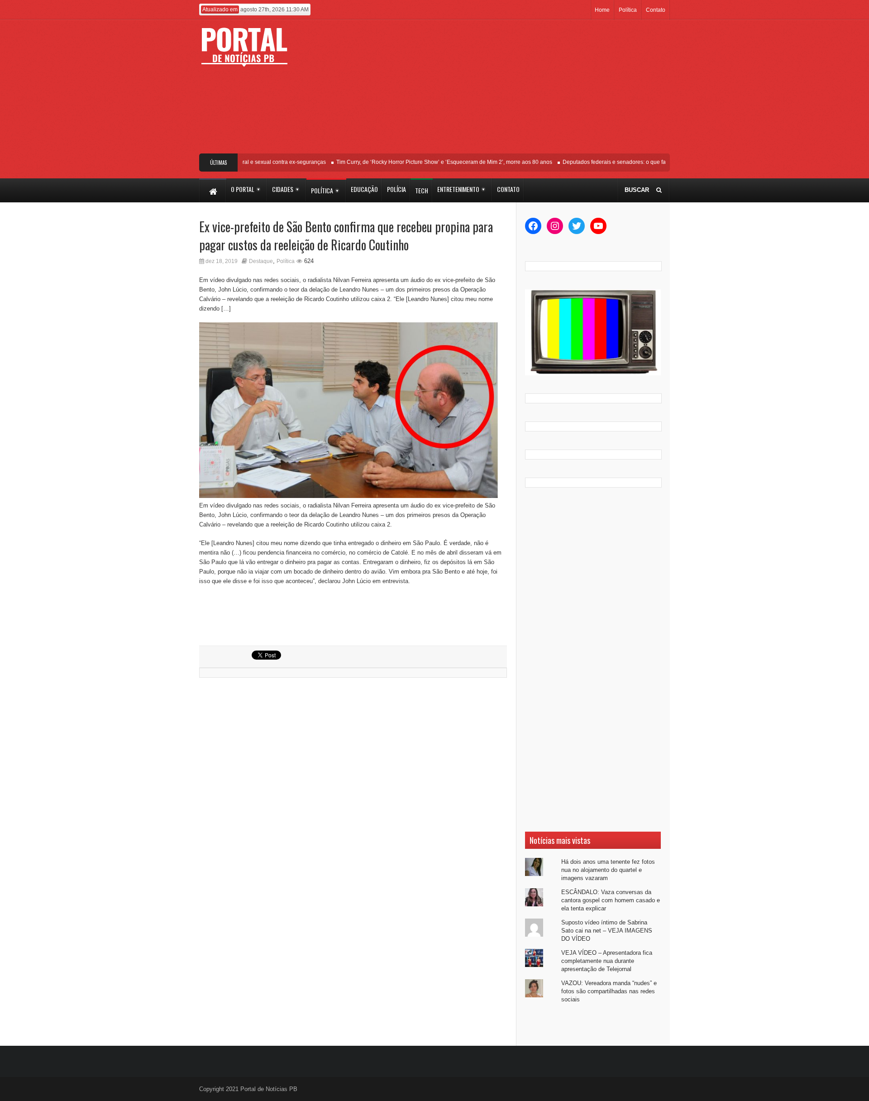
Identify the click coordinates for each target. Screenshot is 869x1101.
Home (602, 10)
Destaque (261, 261)
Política (628, 10)
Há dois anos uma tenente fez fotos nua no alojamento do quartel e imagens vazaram (608, 869)
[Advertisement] (501, 90)
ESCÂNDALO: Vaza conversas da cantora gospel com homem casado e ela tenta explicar (610, 900)
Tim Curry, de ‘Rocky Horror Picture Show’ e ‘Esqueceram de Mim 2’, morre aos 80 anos (433, 162)
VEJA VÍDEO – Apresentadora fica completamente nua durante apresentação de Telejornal (606, 960)
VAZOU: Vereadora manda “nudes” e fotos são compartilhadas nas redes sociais (609, 991)
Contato (655, 10)
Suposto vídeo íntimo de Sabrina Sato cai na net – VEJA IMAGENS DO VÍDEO (606, 930)
